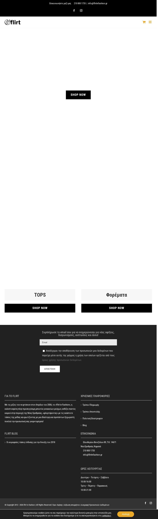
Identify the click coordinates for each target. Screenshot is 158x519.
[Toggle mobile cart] (144, 22)
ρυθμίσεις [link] (106, 515)
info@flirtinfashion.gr (97, 3)
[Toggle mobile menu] (150, 22)
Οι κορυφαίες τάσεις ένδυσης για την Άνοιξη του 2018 (30, 442)
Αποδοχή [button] (125, 514)
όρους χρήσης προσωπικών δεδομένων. (62, 360)
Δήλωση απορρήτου (72, 505)
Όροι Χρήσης (58, 505)
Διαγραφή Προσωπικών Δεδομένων (95, 505)
